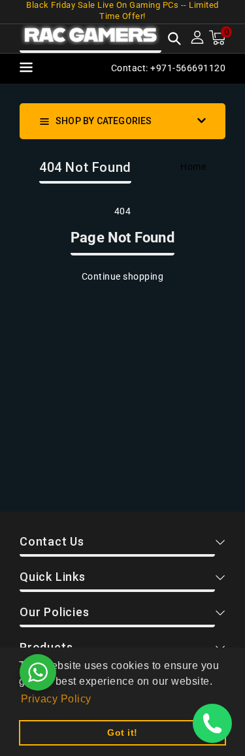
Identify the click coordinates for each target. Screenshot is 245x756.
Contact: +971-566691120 (168, 68)
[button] (174, 40)
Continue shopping (123, 276)
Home (193, 166)
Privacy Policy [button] (56, 698)
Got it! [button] (122, 732)
